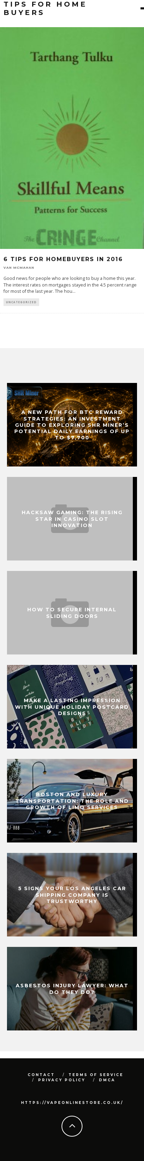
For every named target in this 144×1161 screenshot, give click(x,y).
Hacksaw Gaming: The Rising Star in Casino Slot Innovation (72, 518)
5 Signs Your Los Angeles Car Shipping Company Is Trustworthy (72, 894)
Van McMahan (18, 267)
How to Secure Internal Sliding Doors (72, 612)
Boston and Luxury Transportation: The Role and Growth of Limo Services (72, 800)
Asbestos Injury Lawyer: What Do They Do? (72, 988)
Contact (41, 1075)
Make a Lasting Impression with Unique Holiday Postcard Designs (72, 706)
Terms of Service (96, 1075)
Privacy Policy (61, 1080)
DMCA (107, 1080)
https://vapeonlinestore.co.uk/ (72, 1102)
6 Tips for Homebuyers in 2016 (63, 259)
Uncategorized (21, 302)
